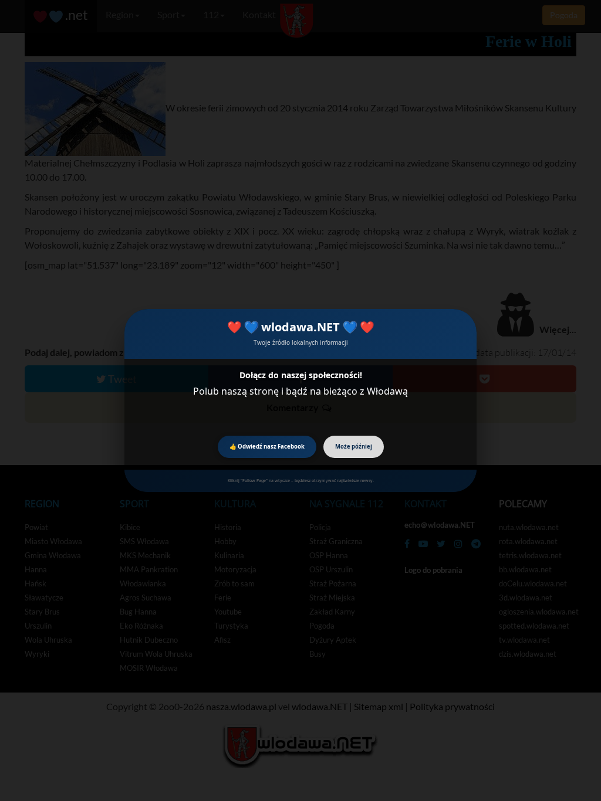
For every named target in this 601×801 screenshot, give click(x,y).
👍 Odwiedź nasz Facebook (267, 446)
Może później (353, 446)
